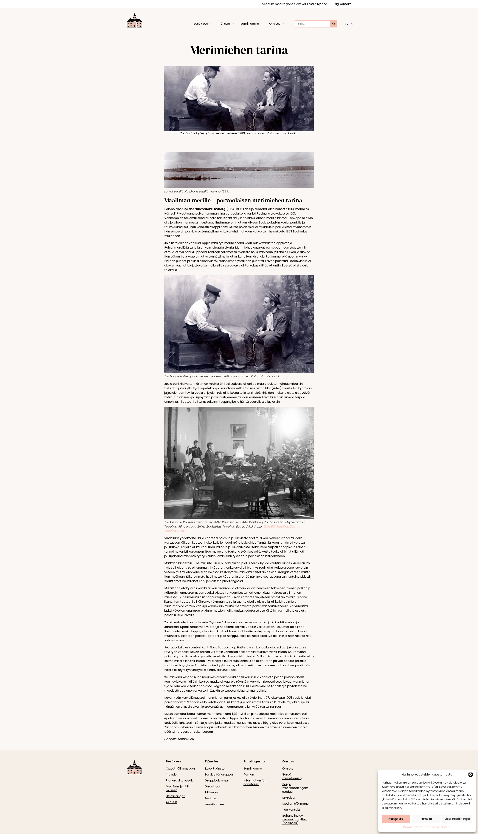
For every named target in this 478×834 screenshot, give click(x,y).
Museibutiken (214, 804)
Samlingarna (252, 768)
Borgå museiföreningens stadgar (295, 788)
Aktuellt (171, 802)
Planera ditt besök (179, 780)
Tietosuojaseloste (436, 827)
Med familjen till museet (177, 788)
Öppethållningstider (180, 768)
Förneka (426, 819)
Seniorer (211, 798)
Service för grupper (219, 774)
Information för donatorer (254, 782)
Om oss (287, 768)
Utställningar (175, 796)
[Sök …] (312, 23)
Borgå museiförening (292, 776)
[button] (470, 774)
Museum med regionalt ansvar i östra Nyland (294, 4)
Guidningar (213, 786)
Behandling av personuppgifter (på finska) (294, 819)
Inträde (171, 774)
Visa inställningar (457, 819)
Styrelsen (289, 798)
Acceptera (395, 819)
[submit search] (333, 23)
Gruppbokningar (217, 780)
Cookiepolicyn (412, 827)
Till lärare (211, 792)
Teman (248, 774)
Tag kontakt (342, 4)
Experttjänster (215, 768)
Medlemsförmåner (296, 804)
